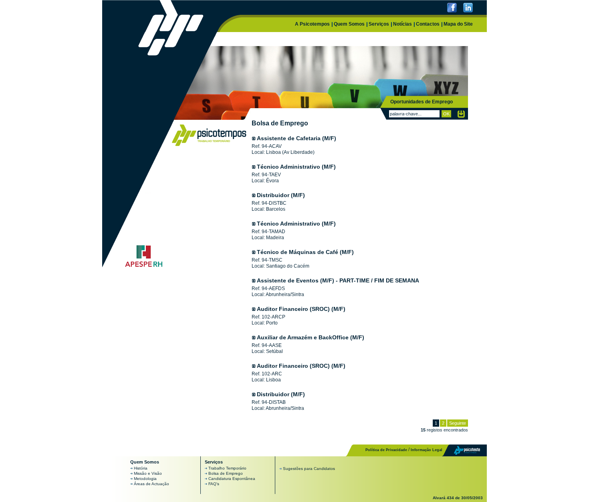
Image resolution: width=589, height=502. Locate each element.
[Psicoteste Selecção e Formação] (462, 450)
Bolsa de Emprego (225, 473)
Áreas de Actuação (151, 484)
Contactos (428, 24)
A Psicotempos (312, 24)
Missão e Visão (148, 473)
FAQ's (213, 484)
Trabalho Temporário (227, 468)
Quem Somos (349, 24)
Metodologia (145, 478)
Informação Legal (426, 450)
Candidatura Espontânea (231, 478)
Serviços (379, 24)
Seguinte (457, 423)
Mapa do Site (458, 24)
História (140, 468)
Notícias (402, 24)
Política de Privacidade (386, 450)
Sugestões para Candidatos (309, 468)
